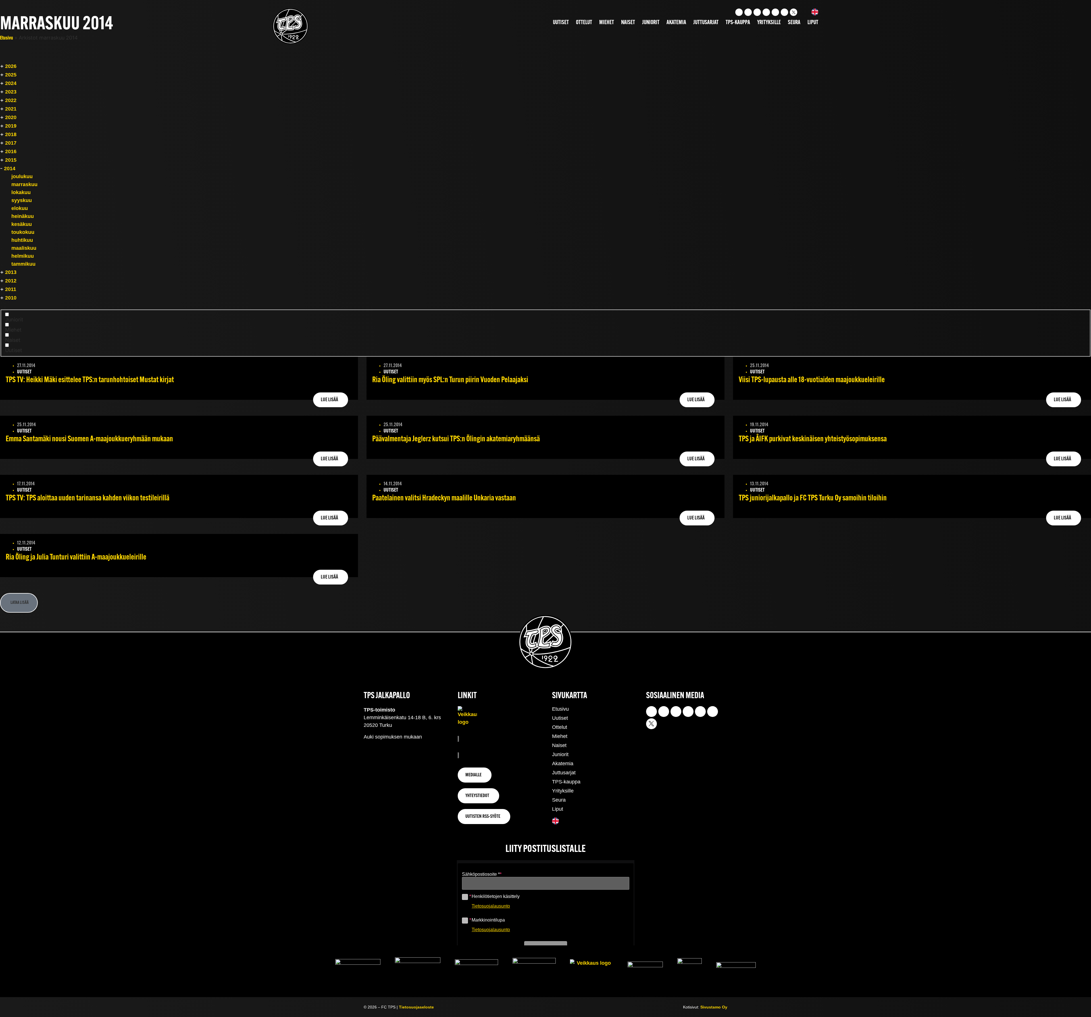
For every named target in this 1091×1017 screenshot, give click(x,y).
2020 (10, 117)
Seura (794, 23)
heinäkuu (22, 216)
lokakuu (21, 192)
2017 (10, 143)
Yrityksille (769, 23)
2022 (10, 100)
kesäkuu (21, 224)
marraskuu (24, 184)
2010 (10, 298)
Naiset (628, 23)
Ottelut (584, 23)
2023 (10, 92)
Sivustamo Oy (713, 1007)
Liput (812, 23)
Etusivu (6, 38)
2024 (10, 83)
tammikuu (23, 264)
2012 (10, 281)
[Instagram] (739, 12)
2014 (9, 168)
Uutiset (561, 23)
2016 (10, 151)
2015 (10, 160)
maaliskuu (23, 248)
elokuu (19, 208)
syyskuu (21, 200)
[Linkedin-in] (775, 12)
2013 (10, 272)
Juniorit (650, 23)
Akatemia (676, 23)
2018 (10, 134)
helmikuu (22, 256)
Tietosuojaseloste (416, 1007)
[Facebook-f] (766, 12)
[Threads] (784, 12)
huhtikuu (22, 240)
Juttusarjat (706, 23)
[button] (19, 603)
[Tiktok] (757, 12)
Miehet (606, 23)
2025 (10, 75)
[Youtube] (748, 12)
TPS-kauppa (738, 23)
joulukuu (22, 176)
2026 (10, 66)
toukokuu (22, 232)
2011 (10, 289)
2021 (10, 109)
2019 (10, 126)
